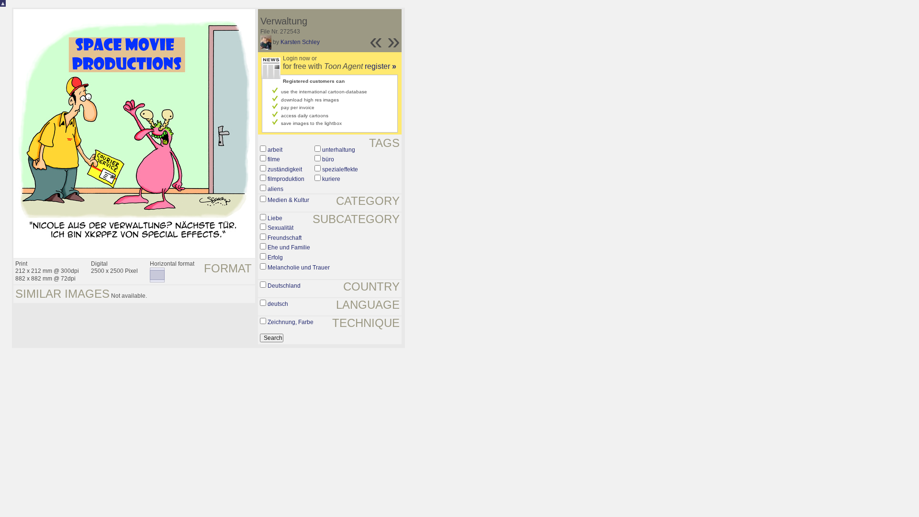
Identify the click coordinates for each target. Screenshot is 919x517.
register (380, 66)
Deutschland (284, 285)
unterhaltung (338, 149)
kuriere (331, 179)
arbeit (275, 149)
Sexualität (280, 228)
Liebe (275, 218)
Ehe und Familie (289, 247)
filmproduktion (286, 179)
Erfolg (275, 257)
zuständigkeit (285, 169)
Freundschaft (285, 238)
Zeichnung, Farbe (291, 322)
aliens (275, 189)
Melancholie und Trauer (299, 267)
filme (274, 159)
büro (328, 159)
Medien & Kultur (288, 200)
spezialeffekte (340, 169)
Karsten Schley (300, 42)
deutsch (278, 304)
